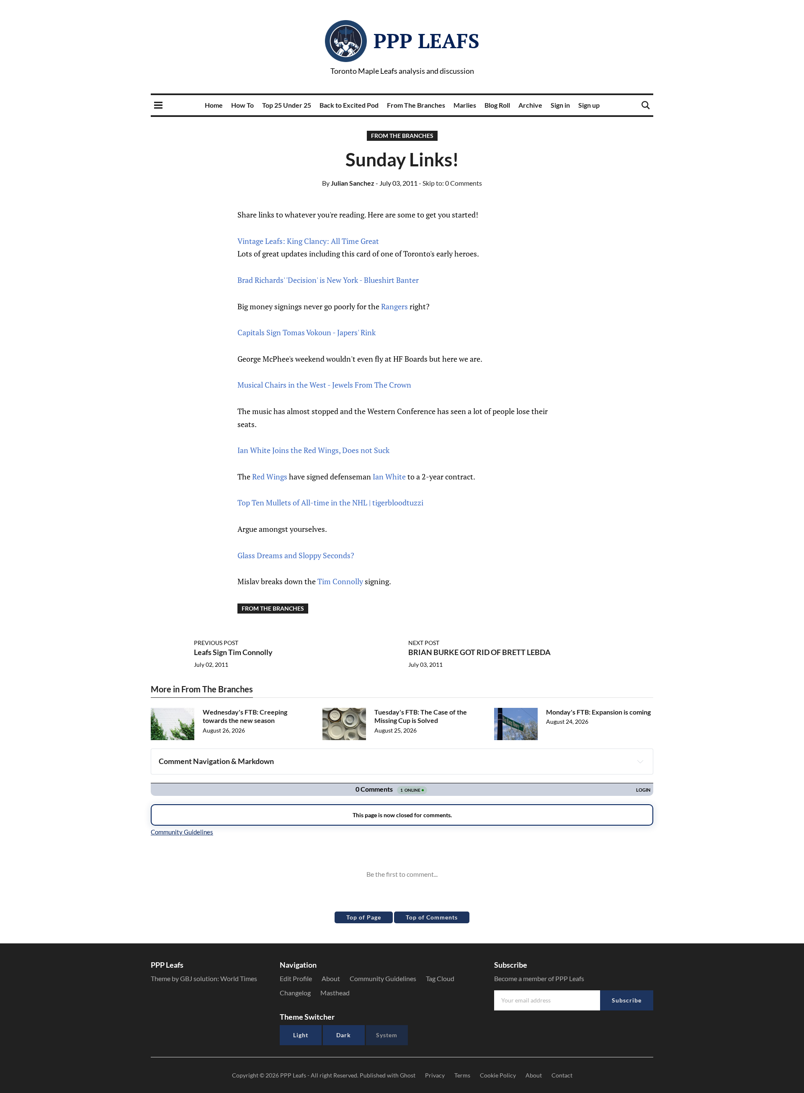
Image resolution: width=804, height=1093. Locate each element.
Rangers (394, 306)
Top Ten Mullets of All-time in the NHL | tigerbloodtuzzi (330, 502)
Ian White (389, 476)
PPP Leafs (426, 40)
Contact (561, 1075)
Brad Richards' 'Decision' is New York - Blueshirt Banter (328, 280)
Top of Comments (432, 917)
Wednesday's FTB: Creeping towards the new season (245, 716)
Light (300, 1035)
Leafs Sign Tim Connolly (233, 652)
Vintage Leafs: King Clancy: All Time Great (308, 241)
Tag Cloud (440, 978)
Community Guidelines (383, 978)
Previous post (216, 642)
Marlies (465, 105)
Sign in (560, 105)
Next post (423, 642)
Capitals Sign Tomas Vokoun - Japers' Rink (306, 332)
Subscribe (627, 1000)
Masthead (335, 993)
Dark (343, 1035)
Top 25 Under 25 (286, 105)
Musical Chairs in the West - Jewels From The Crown (324, 385)
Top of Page (363, 917)
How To (242, 105)
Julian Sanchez (348, 183)
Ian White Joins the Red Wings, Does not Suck (313, 450)
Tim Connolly (340, 581)
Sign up (589, 105)
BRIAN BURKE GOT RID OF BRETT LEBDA (479, 652)
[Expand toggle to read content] (640, 761)
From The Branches (416, 105)
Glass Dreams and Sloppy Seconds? (295, 555)
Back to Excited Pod (349, 105)
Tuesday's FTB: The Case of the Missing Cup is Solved (420, 716)
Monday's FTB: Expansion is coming (598, 712)
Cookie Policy (498, 1075)
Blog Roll (497, 105)
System (386, 1035)
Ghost (407, 1075)
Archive (530, 105)
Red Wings (269, 476)
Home (214, 105)
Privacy (435, 1075)
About (331, 978)
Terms (462, 1075)
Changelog (295, 993)
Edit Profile (296, 978)
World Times (238, 978)
